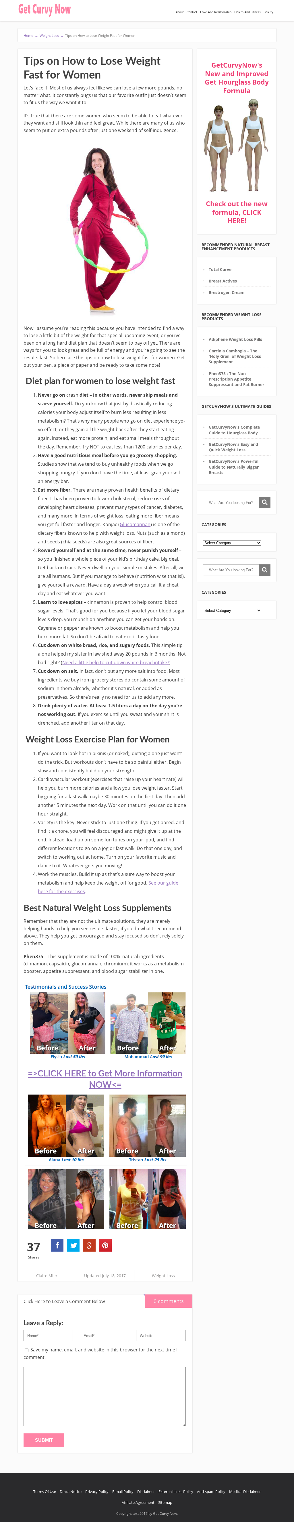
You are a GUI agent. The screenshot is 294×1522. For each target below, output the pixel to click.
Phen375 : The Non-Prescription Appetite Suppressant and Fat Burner (236, 379)
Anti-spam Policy (211, 1491)
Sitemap (165, 1502)
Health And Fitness (247, 12)
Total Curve (220, 269)
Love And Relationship (215, 12)
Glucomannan (135, 524)
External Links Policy (175, 1491)
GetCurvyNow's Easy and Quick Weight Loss (233, 447)
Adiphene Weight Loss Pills (235, 339)
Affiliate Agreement (138, 1502)
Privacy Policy (97, 1491)
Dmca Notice (71, 1491)
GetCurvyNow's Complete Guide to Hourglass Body (234, 429)
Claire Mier (46, 1275)
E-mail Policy (123, 1491)
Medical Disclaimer (245, 1491)
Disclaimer (146, 1491)
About (179, 12)
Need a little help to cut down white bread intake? (115, 662)
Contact (192, 12)
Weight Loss (163, 1275)
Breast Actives (223, 281)
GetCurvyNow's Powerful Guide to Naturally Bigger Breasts (234, 467)
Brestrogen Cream (227, 292)
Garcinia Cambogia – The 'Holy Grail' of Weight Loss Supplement (235, 356)
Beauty (268, 12)
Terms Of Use (44, 1491)
